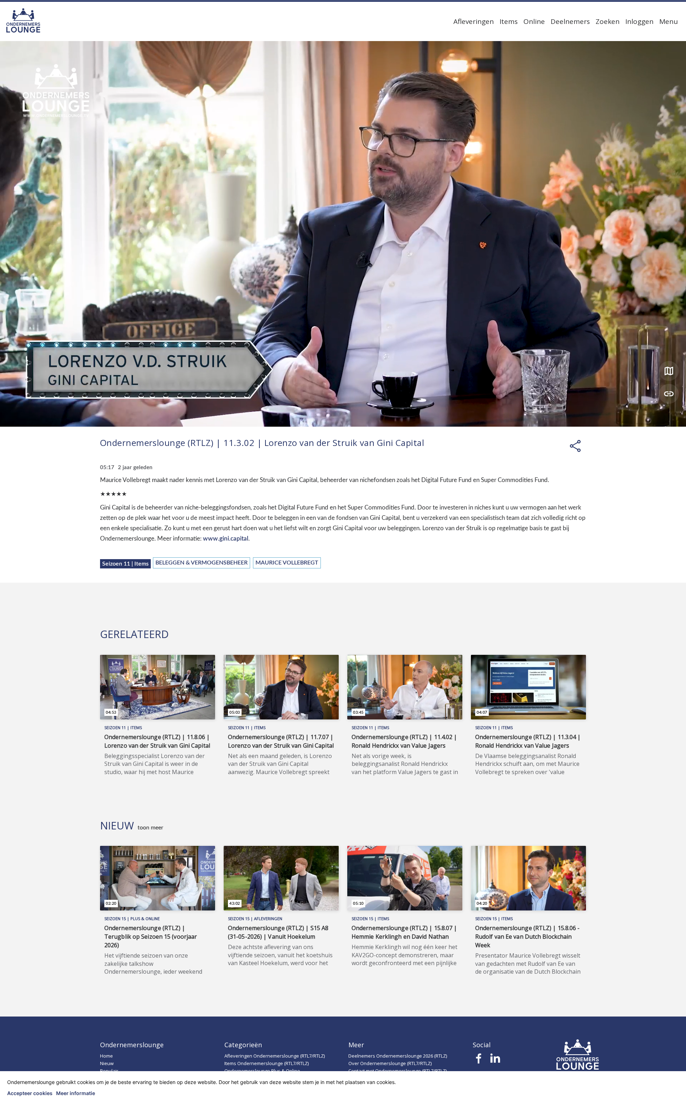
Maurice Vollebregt (286, 563)
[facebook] (479, 1060)
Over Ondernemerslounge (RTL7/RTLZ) (390, 1063)
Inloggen (639, 21)
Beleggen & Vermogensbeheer (201, 563)
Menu (668, 21)
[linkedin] (495, 1060)
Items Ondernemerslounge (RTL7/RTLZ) (266, 1063)
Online (534, 21)
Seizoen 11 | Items (125, 564)
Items (508, 21)
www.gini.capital (225, 539)
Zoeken (608, 21)
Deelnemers (570, 21)
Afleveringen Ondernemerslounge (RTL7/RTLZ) (274, 1056)
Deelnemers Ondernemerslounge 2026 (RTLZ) (397, 1056)
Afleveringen (473, 21)
